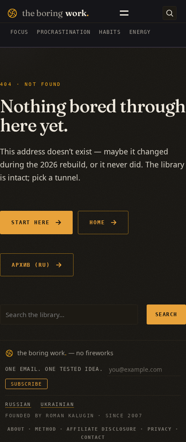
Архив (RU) (31, 265)
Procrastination (63, 32)
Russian (18, 404)
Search (166, 314)
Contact (93, 437)
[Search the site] (169, 13)
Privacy (160, 429)
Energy (140, 32)
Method (45, 429)
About (16, 429)
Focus (19, 32)
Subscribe (26, 383)
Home (97, 222)
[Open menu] (124, 13)
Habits (110, 32)
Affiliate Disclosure (102, 429)
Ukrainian (57, 404)
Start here (30, 222)
